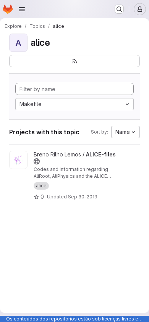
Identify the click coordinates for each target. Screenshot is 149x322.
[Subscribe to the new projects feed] (74, 61)
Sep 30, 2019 (82, 197)
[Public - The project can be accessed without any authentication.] (37, 161)
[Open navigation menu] (22, 9)
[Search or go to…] (119, 9)
